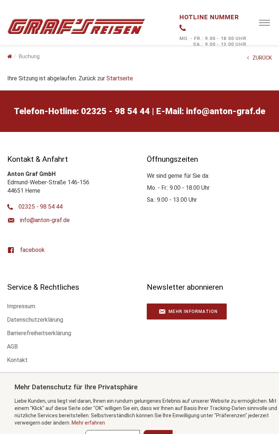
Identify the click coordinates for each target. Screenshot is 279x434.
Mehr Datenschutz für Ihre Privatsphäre (76, 387)
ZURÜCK (262, 58)
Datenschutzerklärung (35, 319)
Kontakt (17, 360)
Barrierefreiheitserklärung (39, 333)
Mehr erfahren (88, 423)
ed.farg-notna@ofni (225, 111)
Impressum (21, 306)
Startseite (119, 78)
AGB (12, 346)
